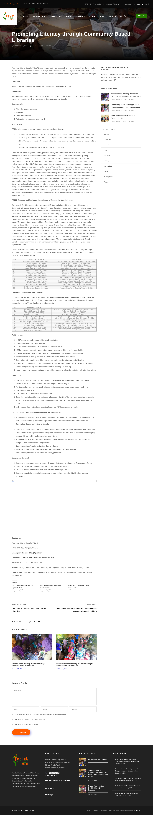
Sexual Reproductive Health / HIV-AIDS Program (96, 788)
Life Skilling (107, 155)
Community (107, 139)
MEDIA (92, 16)
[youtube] (14, 4)
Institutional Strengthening (98, 759)
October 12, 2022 (21, 46)
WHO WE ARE (39, 16)
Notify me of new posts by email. (26, 724)
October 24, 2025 (17, 669)
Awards (106, 134)
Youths (106, 182)
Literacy (106, 161)
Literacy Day (108, 166)
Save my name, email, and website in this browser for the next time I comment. (41, 714)
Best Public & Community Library (78, 585)
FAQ (86, 4)
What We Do (97, 4)
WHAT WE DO (56, 16)
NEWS (102, 16)
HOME (26, 16)
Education (107, 145)
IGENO (138, 810)
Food (105, 150)
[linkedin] (7, 4)
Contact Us (127, 4)
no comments (46, 46)
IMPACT (81, 16)
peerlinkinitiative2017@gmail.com (29, 553)
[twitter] (10, 4)
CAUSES (70, 16)
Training (106, 171)
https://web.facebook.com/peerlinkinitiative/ (38, 558)
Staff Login (49, 795)
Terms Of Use (29, 810)
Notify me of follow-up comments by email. (29, 719)
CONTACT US (115, 16)
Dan (34, 46)
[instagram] (17, 4)
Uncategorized (108, 177)
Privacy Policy (17, 810)
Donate (141, 15)
